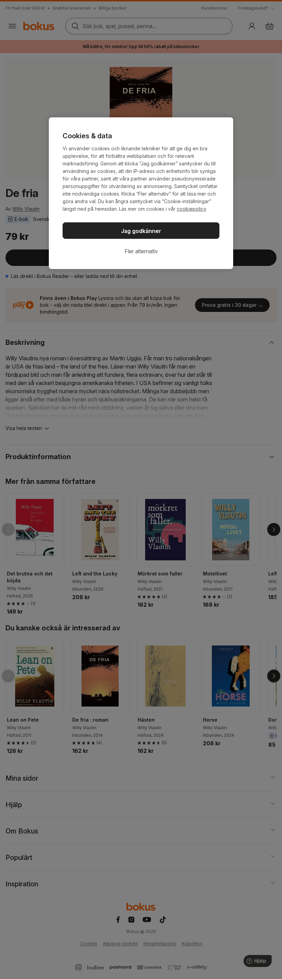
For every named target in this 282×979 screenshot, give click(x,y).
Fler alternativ (141, 251)
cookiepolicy (191, 209)
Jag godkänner (141, 231)
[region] (141, 193)
